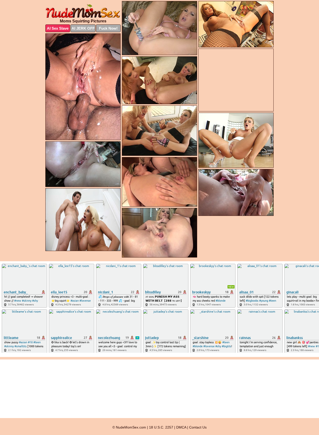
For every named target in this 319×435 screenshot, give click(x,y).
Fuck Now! (108, 28)
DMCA (181, 427)
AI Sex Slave (58, 28)
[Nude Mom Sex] (83, 11)
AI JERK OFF (83, 28)
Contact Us (198, 427)
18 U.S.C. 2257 (161, 427)
